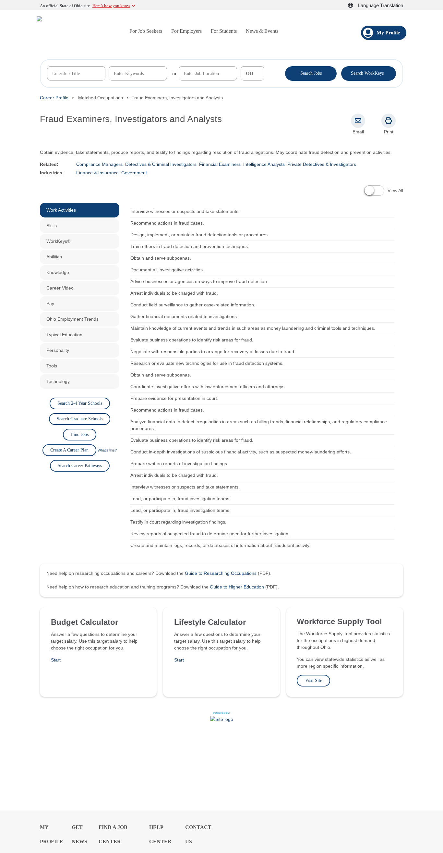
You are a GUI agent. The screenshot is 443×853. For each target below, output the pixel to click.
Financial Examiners (220, 164)
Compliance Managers (99, 164)
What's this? (107, 450)
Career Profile (54, 97)
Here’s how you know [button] (111, 5)
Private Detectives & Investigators (321, 164)
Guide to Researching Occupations (221, 573)
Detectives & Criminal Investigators (161, 164)
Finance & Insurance (97, 172)
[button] (354, 5)
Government (134, 172)
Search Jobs (311, 73)
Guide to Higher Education (237, 586)
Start (56, 659)
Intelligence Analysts (264, 164)
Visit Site (313, 680)
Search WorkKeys (368, 73)
